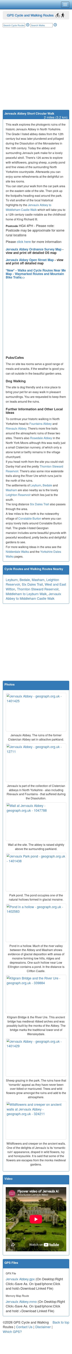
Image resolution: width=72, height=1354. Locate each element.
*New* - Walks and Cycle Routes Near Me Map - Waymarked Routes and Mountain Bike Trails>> (36, 273)
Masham (11, 490)
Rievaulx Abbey (16, 428)
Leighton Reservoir (18, 495)
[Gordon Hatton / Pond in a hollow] (36, 922)
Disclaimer (43, 1326)
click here (24, 241)
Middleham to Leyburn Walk (26, 593)
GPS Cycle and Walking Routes (30, 15)
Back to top (61, 1322)
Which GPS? (12, 1331)
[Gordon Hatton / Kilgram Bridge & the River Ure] (36, 994)
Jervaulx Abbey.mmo (21, 1301)
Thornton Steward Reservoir (38, 589)
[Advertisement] (36, 72)
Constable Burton (29, 518)
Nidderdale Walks (17, 551)
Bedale (47, 485)
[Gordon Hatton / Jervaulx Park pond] (36, 872)
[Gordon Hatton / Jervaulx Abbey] (36, 712)
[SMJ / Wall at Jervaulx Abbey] (36, 821)
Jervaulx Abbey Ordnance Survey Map (34, 249)
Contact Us (24, 1326)
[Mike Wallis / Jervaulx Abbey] (36, 762)
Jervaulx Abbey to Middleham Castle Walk (33, 596)
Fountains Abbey (40, 424)
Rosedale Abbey (41, 438)
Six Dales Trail (39, 504)
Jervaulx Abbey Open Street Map (30, 260)
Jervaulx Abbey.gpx (20, 1278)
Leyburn (35, 485)
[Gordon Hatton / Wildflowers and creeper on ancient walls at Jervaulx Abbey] (36, 1120)
